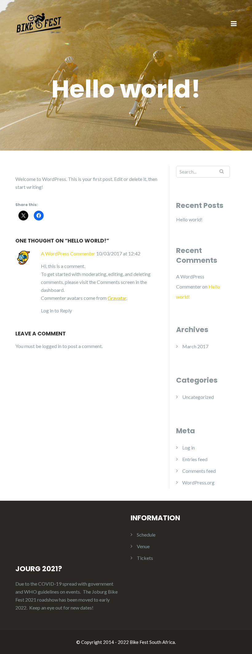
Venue (143, 546)
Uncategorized (198, 397)
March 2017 (195, 346)
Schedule (146, 534)
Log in (188, 447)
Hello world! (189, 219)
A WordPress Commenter (68, 253)
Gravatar (117, 298)
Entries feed (194, 459)
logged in (51, 346)
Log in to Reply (56, 310)
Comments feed (199, 471)
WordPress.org (198, 482)
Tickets (145, 558)
